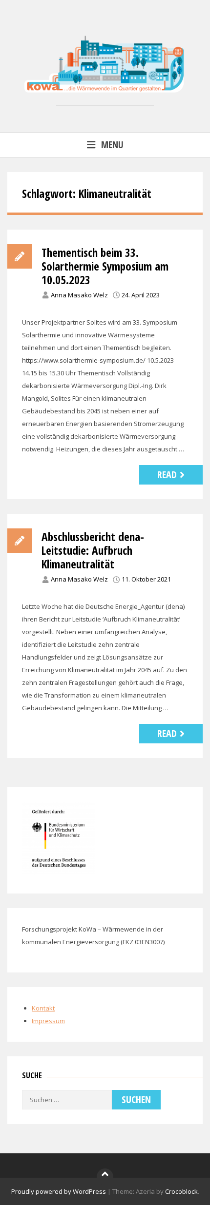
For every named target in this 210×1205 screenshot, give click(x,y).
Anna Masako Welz (79, 295)
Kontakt (43, 1008)
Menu (112, 144)
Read (167, 474)
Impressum (48, 1020)
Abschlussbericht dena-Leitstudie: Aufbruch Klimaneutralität (93, 550)
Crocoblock (181, 1191)
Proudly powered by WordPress (58, 1191)
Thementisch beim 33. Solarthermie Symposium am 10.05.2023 (105, 266)
